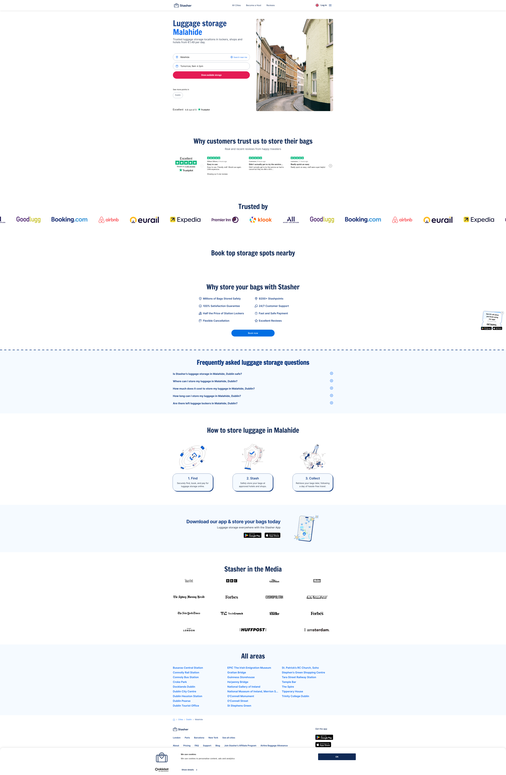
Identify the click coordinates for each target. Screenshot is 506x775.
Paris (187, 737)
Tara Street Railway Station (299, 677)
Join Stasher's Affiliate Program (240, 745)
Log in (324, 5)
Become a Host (253, 5)
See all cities (228, 737)
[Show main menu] (330, 5)
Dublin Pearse (182, 700)
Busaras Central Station (188, 667)
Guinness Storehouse (241, 677)
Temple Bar (289, 682)
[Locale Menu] (317, 5)
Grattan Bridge (236, 672)
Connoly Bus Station (186, 677)
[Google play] (252, 535)
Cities (180, 719)
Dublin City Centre (184, 691)
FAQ (197, 745)
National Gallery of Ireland (243, 686)
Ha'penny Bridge (237, 682)
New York (213, 737)
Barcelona (199, 737)
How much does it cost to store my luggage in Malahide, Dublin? (214, 388)
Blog (217, 745)
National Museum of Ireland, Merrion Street (253, 691)
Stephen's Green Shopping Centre (303, 672)
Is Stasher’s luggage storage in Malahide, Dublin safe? (207, 373)
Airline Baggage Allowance (274, 745)
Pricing (186, 745)
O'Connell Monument (240, 696)
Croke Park (180, 682)
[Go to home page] (183, 5)
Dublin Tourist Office (186, 705)
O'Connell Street (237, 700)
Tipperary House (292, 691)
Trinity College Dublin (295, 696)
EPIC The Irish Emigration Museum (249, 667)
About (176, 745)
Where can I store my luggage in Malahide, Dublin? (205, 381)
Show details (188, 770)
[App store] (272, 535)
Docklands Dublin (184, 686)
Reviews (270, 5)
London (177, 737)
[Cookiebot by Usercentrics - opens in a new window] (161, 770)
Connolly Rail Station (186, 672)
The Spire (288, 686)
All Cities (236, 5)
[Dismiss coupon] (502, 312)
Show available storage (211, 75)
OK (337, 757)
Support (207, 745)
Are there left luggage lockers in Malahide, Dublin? (205, 403)
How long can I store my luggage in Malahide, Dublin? (207, 396)
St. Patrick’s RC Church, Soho (300, 667)
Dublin (178, 95)
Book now (253, 333)
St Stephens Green (239, 705)
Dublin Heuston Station (187, 696)
